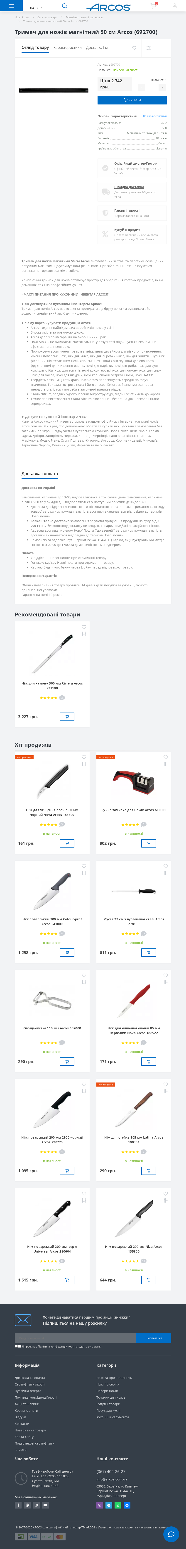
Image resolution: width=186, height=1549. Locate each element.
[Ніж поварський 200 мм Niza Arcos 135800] (134, 1218)
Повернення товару (30, 1430)
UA (32, 8)
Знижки (21, 1450)
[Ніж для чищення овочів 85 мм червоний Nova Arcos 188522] (134, 1000)
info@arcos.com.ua (111, 1479)
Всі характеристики (155, 116)
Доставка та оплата (30, 1378)
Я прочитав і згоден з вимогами (62, 1346)
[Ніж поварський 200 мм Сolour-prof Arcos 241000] (52, 891)
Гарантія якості (127, 210)
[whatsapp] (118, 1505)
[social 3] (36, 1505)
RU (42, 8)
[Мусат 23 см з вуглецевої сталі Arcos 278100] (134, 891)
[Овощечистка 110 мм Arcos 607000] (52, 1000)
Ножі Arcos (22, 17)
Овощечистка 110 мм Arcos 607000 (52, 1028)
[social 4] (45, 1505)
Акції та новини (27, 1404)
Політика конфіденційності (56, 1346)
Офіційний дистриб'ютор (135, 163)
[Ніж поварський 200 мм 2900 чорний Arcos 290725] (52, 1109)
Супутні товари (47, 17)
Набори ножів (107, 1391)
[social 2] (27, 1505)
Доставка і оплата (101, 47)
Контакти (22, 1423)
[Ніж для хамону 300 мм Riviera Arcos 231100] (52, 653)
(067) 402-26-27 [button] (111, 1471)
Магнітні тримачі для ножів (84, 17)
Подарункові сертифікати (34, 1443)
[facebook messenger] (127, 1505)
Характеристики (68, 47)
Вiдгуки (20, 1417)
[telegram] (108, 1505)
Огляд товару (35, 47)
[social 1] (18, 1505)
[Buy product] (67, 717)
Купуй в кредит (127, 229)
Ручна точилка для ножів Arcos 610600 (133, 810)
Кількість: (158, 80)
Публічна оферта (28, 1391)
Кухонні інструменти (112, 1417)
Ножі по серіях (107, 1384)
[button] (174, 5)
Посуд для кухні (108, 1410)
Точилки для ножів (110, 1397)
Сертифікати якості (30, 1384)
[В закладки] (134, 48)
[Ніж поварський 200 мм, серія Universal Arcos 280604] (52, 1218)
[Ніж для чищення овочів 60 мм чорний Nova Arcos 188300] (52, 782)
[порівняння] (148, 48)
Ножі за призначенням (114, 1378)
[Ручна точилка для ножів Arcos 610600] (134, 782)
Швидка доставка (129, 187)
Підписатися (153, 1338)
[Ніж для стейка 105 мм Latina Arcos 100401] (134, 1109)
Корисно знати (26, 1410)
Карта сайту (24, 1437)
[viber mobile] (99, 1505)
